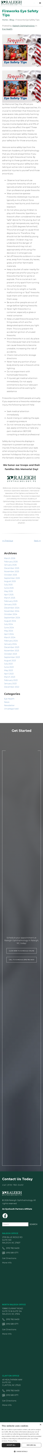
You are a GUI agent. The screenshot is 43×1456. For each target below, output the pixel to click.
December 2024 (11, 608)
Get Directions (9, 1258)
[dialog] (21, 1439)
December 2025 (11, 568)
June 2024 (9, 628)
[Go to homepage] (11, 3)
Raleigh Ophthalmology (23, 26)
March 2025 (9, 598)
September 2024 (12, 618)
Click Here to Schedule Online (21, 951)
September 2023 (12, 657)
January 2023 (10, 683)
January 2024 (10, 644)
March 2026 (9, 558)
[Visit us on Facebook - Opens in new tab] (5, 1216)
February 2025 (11, 601)
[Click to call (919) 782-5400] (24, 3)
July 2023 (8, 664)
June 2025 (9, 588)
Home (5, 20)
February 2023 (11, 680)
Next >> (37, 541)
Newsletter (9, 705)
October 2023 (10, 654)
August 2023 (10, 660)
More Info (7, 1263)
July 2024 (8, 624)
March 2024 (9, 637)
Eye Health (7, 29)
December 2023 (11, 647)
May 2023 (8, 670)
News (6, 702)
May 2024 (8, 631)
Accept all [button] (11, 1445)
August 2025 (10, 581)
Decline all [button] (31, 1445)
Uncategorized (11, 709)
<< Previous (7, 541)
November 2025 (11, 571)
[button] (40, 3)
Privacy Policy (12, 1441)
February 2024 (11, 641)
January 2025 (10, 604)
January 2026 (10, 565)
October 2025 (10, 575)
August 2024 (10, 621)
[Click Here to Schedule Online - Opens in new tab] (34, 3)
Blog (12, 20)
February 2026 (11, 562)
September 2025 (12, 578)
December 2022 (11, 687)
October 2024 (10, 614)
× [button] (40, 1425)
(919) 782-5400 (15, 1185)
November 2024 (11, 611)
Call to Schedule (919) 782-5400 (21, 959)
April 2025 (9, 595)
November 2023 (11, 651)
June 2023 (9, 667)
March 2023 (9, 677)
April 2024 (9, 634)
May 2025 (8, 591)
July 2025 (8, 585)
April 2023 (9, 674)
